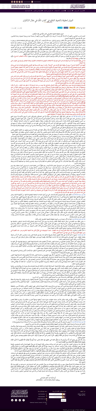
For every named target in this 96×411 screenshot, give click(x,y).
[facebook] (12, 2)
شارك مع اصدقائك (80, 28)
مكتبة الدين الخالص (37, 11)
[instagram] (17, 2)
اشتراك (63, 400)
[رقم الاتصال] (32, 2)
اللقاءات (62, 11)
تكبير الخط (19, 28)
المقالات (56, 11)
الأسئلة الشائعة (28, 11)
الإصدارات (69, 11)
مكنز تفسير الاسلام (48, 11)
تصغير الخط (13, 28)
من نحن (76, 11)
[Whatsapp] (22, 2)
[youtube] (20, 2)
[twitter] (15, 2)
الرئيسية (81, 11)
